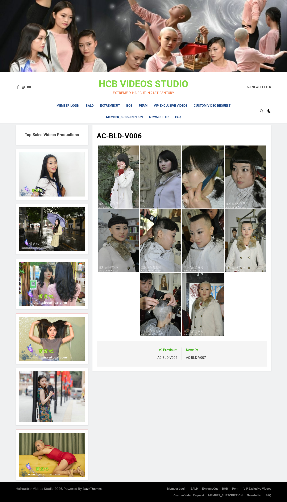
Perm (143, 105)
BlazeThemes (92, 488)
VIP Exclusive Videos (170, 105)
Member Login (68, 105)
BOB (129, 105)
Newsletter (159, 117)
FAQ (178, 117)
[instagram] (23, 87)
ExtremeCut (110, 105)
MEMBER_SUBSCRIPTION (124, 117)
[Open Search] (261, 111)
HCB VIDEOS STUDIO (143, 83)
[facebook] (18, 87)
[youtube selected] (29, 87)
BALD (90, 105)
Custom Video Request (212, 105)
